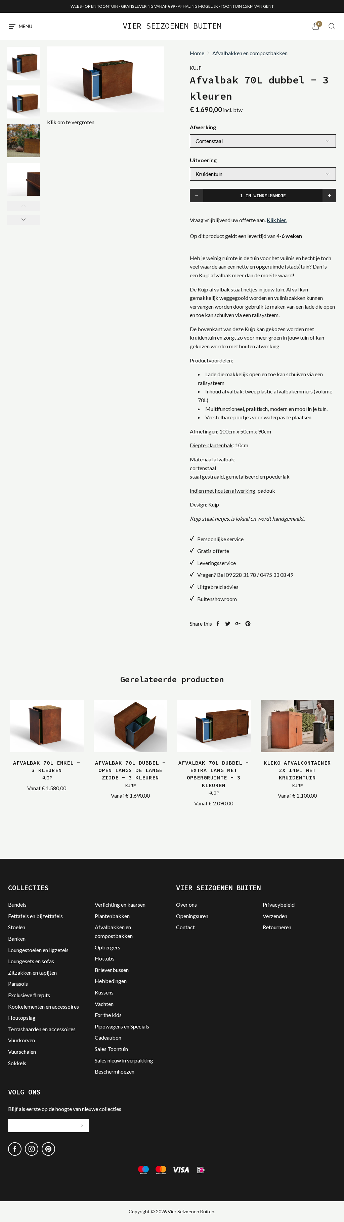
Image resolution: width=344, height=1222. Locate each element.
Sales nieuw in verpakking (124, 1060)
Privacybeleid (279, 904)
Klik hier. (277, 220)
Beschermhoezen (114, 1071)
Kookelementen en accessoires (43, 1006)
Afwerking (203, 127)
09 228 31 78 (241, 574)
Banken (17, 938)
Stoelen (16, 927)
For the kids (108, 1015)
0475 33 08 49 (276, 574)
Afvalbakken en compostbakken (250, 53)
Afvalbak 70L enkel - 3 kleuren (46, 770)
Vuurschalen (22, 1051)
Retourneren (277, 927)
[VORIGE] (23, 206)
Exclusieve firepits (29, 995)
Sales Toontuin (111, 1049)
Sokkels (17, 1063)
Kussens (104, 992)
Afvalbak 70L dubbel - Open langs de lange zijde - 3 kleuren (130, 774)
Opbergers (107, 947)
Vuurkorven (21, 1040)
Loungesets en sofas (31, 961)
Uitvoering (203, 160)
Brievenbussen (112, 970)
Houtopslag (22, 1017)
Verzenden (275, 916)
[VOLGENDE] (23, 220)
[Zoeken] (332, 26)
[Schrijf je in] (82, 1125)
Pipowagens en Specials (122, 1026)
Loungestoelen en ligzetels (38, 950)
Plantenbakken (112, 916)
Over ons (186, 904)
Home (197, 53)
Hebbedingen (111, 981)
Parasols (18, 983)
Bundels (17, 904)
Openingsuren (192, 916)
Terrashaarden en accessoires (42, 1029)
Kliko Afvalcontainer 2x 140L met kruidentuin (297, 774)
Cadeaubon (108, 1037)
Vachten (104, 1004)
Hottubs (105, 958)
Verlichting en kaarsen (120, 904)
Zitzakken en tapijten (32, 972)
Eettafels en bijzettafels (35, 916)
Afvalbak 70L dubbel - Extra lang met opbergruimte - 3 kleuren (213, 777)
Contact (185, 927)
